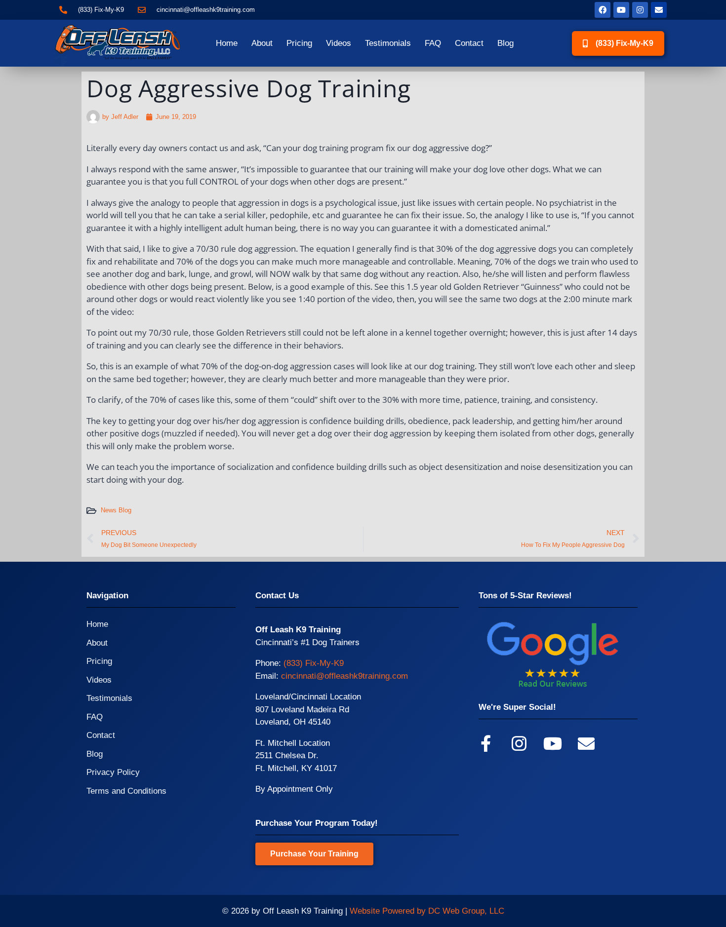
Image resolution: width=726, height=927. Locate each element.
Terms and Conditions (126, 791)
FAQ (433, 43)
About (262, 43)
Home (227, 43)
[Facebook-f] (485, 743)
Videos (338, 43)
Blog (505, 43)
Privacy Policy (113, 772)
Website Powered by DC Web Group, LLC (427, 911)
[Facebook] (602, 10)
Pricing (299, 43)
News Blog (116, 510)
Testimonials (388, 43)
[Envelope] (659, 10)
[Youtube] (621, 10)
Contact (469, 43)
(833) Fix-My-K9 (313, 663)
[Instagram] (640, 10)
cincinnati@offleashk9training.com (344, 676)
